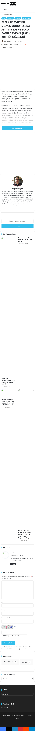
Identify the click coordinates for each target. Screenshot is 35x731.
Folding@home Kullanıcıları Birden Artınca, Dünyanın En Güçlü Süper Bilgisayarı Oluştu (25, 534)
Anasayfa (5, 14)
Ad (2, 602)
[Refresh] (15, 626)
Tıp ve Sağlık (26, 18)
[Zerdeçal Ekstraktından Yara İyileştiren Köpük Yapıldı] (9, 307)
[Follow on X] (11, 41)
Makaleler (10, 18)
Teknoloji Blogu (5, 708)
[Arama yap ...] (9, 9)
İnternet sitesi (5, 618)
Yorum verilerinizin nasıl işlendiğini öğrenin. (14, 649)
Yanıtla (13, 564)
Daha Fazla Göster (17, 128)
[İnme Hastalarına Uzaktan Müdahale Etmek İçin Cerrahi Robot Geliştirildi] (9, 393)
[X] (20, 208)
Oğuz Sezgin (7, 41)
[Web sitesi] (15, 208)
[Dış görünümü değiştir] (12, 9)
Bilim (10, 14)
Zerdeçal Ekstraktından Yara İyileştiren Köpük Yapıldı (8, 381)
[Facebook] (17, 208)
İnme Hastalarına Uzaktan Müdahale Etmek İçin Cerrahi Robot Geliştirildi (7, 402)
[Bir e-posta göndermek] (12, 41)
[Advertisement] (17, 68)
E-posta (4, 610)
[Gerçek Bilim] (8, 3)
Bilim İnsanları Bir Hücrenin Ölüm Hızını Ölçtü (25, 239)
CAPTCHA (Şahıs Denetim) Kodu (11, 636)
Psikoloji (17, 18)
